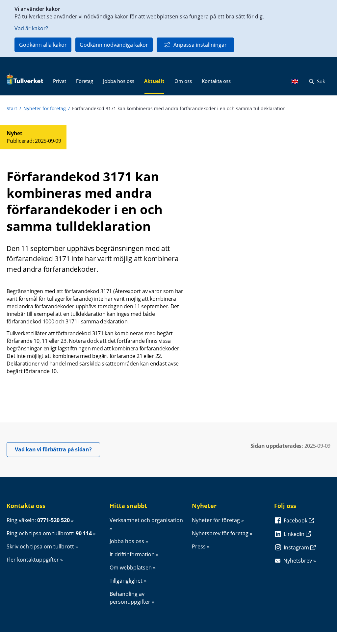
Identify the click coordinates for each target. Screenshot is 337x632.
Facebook (296, 520)
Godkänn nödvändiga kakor (114, 44)
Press (199, 546)
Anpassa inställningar (200, 44)
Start (12, 108)
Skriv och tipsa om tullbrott (40, 546)
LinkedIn (295, 534)
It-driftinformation (132, 554)
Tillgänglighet (126, 580)
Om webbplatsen (131, 567)
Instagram (297, 547)
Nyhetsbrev (297, 560)
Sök (320, 81)
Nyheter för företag (44, 108)
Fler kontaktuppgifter (33, 559)
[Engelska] (296, 81)
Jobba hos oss (127, 541)
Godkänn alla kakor (43, 44)
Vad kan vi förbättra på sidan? (57, 449)
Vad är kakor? (31, 28)
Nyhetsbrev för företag (220, 533)
